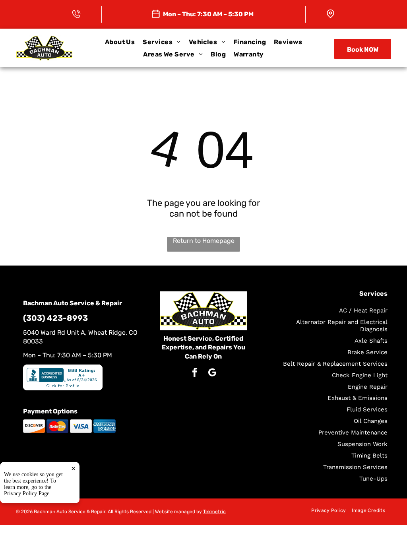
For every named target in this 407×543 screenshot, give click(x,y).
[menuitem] (120, 42)
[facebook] (195, 374)
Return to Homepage (204, 240)
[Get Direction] (330, 12)
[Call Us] (76, 12)
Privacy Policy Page (26, 493)
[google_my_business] (212, 374)
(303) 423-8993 (55, 318)
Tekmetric (214, 511)
